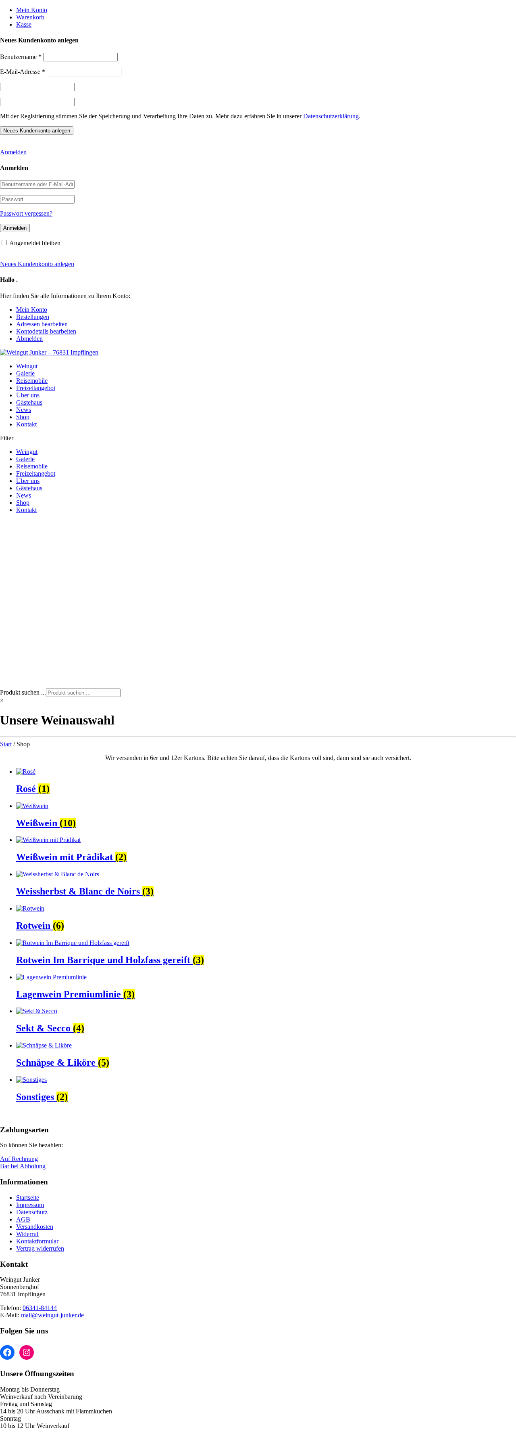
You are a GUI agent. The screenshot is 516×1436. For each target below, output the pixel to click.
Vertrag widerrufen (40, 1248)
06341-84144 (40, 1307)
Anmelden (13, 152)
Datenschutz (32, 1212)
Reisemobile (32, 380)
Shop (22, 417)
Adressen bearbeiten (42, 324)
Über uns (28, 395)
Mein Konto (31, 9)
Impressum (30, 1204)
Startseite (27, 1197)
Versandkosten (34, 1226)
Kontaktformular (37, 1241)
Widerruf (27, 1233)
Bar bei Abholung (23, 1166)
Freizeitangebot (35, 387)
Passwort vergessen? (26, 213)
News (23, 409)
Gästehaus (29, 402)
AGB (23, 1219)
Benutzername (21, 56)
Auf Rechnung (19, 1158)
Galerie (25, 373)
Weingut (26, 366)
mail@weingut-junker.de (52, 1315)
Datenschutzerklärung (331, 116)
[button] (258, 669)
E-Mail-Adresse (22, 71)
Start (6, 744)
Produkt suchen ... (23, 692)
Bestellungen (32, 316)
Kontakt (26, 424)
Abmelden (29, 338)
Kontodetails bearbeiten (46, 331)
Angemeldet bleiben (34, 242)
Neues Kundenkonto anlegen (37, 263)
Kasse (23, 24)
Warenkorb (30, 17)
